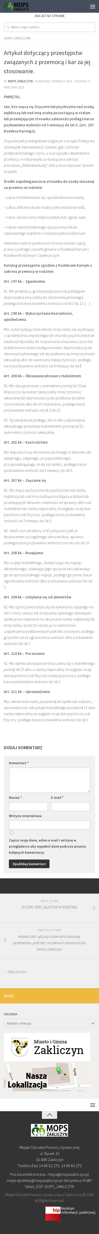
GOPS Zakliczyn (17, 38)
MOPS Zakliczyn (20, 81)
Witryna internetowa (25, 816)
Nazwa (15, 797)
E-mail (57, 797)
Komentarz (19, 763)
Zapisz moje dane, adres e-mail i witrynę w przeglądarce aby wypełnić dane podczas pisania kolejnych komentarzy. (47, 846)
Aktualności (17, 971)
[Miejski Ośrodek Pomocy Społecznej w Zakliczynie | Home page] (20, 6)
